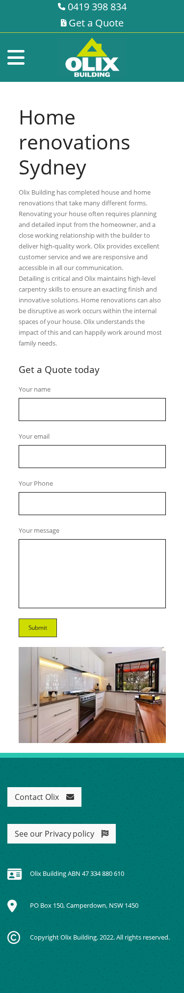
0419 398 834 (96, 6)
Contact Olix (37, 797)
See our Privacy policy (54, 833)
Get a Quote (95, 22)
